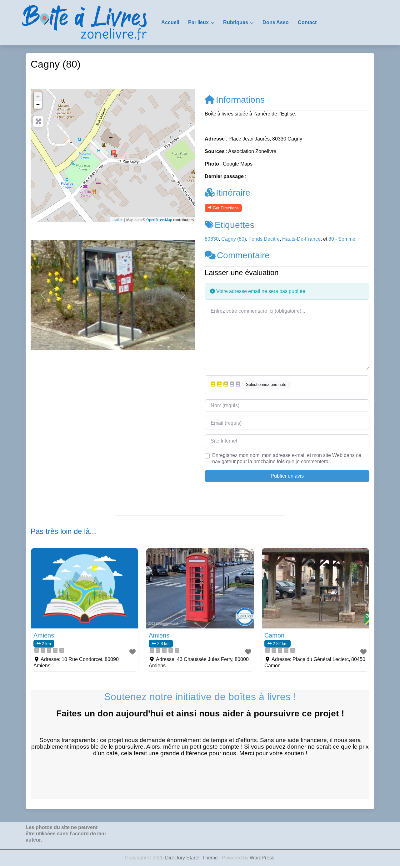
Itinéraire (233, 192)
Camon (274, 635)
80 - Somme (341, 239)
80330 (212, 239)
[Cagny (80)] (113, 153)
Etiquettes (234, 225)
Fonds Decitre (264, 239)
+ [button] (38, 96)
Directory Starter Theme (192, 857)
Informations (240, 100)
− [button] (38, 104)
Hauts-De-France (301, 239)
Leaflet (117, 219)
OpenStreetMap (159, 219)
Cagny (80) (233, 239)
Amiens (43, 635)
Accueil (170, 22)
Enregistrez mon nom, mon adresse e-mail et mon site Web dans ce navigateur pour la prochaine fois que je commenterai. (286, 458)
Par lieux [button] (198, 22)
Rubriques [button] (235, 22)
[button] (43, 295)
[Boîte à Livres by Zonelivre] (84, 22)
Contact (307, 22)
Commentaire (243, 255)
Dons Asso (275, 22)
